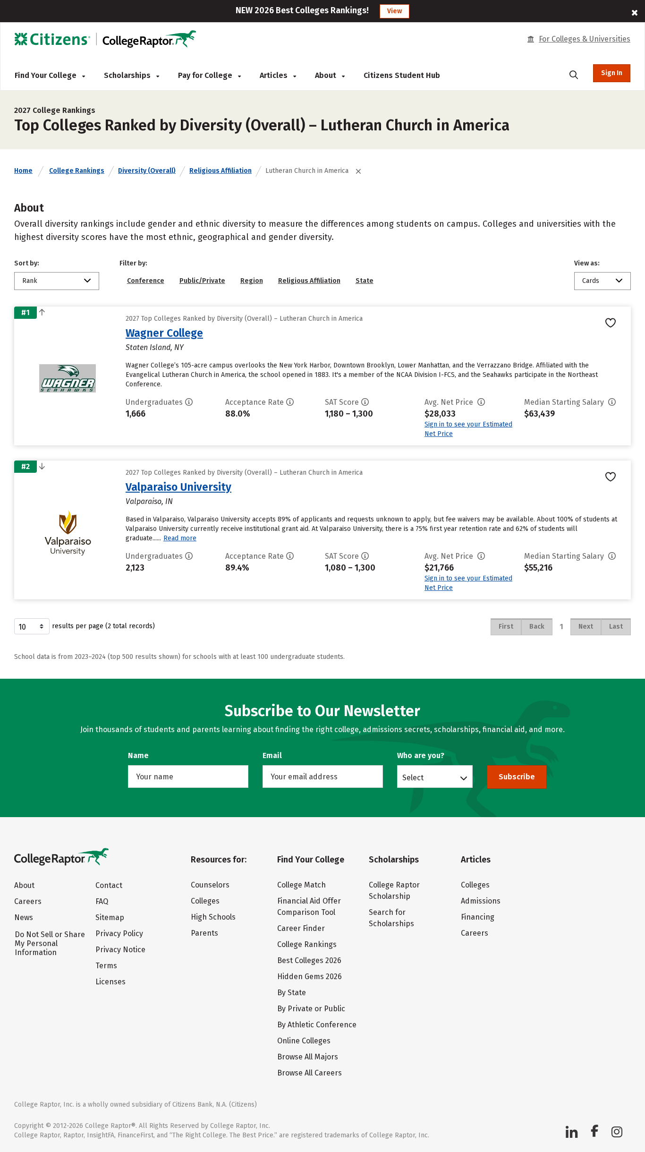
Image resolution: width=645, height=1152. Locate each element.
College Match (301, 884)
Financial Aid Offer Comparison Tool (309, 906)
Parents (204, 933)
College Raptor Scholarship (394, 890)
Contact (108, 885)
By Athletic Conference (316, 1024)
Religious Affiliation (220, 171)
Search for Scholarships (391, 918)
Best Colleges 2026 (309, 960)
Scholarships (128, 75)
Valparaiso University (178, 487)
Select (413, 777)
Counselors (210, 884)
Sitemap (109, 917)
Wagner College (164, 333)
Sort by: (26, 263)
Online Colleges (304, 1040)
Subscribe (517, 776)
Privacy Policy (119, 933)
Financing (477, 917)
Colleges (205, 900)
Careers (28, 901)
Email (272, 755)
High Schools (213, 917)
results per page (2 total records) (103, 626)
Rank (29, 281)
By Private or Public (311, 1008)
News (23, 917)
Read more (179, 538)
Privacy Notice (120, 949)
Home (23, 171)
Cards (590, 281)
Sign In (611, 73)
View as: (587, 263)
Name (138, 755)
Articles (274, 75)
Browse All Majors (307, 1056)
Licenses (110, 981)
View (394, 11)
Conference (145, 281)
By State (291, 992)
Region (251, 281)
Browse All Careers (309, 1072)
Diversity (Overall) (147, 171)
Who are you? (420, 755)
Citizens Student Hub (402, 75)
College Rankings (76, 171)
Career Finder (301, 928)
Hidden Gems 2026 (309, 976)
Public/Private (202, 281)
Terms (106, 965)
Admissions (481, 900)
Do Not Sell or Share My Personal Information (50, 943)
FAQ (101, 901)
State (364, 281)
